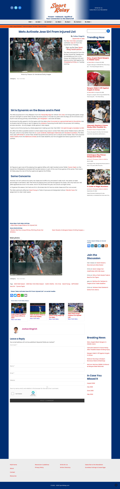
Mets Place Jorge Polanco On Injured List (74, 315)
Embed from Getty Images (16, 239)
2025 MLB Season (19, 284)
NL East (67, 22)
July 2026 (90, 387)
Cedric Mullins (14, 136)
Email (12, 373)
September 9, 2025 (78, 38)
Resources (13, 476)
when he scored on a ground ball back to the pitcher (64, 121)
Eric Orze (62, 115)
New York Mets (42, 26)
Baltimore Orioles (30, 136)
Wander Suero (70, 190)
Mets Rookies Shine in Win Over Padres (37, 315)
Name (12, 366)
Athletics (44, 123)
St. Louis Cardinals (40, 133)
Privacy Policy (39, 467)
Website (12, 380)
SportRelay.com (64, 485)
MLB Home (13, 464)
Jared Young (33, 190)
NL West (88, 22)
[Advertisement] (47, 94)
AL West (58, 22)
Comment (13, 345)
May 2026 (90, 394)
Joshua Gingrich (78, 36)
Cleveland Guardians (70, 133)
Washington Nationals (54, 133)
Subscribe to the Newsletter (94, 464)
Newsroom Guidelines (42, 464)
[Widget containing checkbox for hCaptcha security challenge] (23, 393)
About (12, 468)
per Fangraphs (42, 118)
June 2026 (90, 390)
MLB (30, 22)
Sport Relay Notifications (75, 48)
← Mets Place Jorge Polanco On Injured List (23, 225)
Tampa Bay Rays (46, 115)
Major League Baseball (16, 26)
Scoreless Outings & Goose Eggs (95, 467)
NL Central (77, 22)
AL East (38, 22)
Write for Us (98, 8)
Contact (12, 472)
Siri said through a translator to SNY (72, 128)
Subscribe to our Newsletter (98, 10)
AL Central (48, 22)
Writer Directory (65, 467)
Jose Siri (73, 43)
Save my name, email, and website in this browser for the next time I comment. (34, 388)
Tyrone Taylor (72, 167)
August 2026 (91, 383)
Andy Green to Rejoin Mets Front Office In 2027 (18, 316)
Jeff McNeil (20, 134)
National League (27, 26)
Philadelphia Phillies (70, 62)
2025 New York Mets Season (35, 284)
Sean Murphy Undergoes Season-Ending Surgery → (68, 230)
